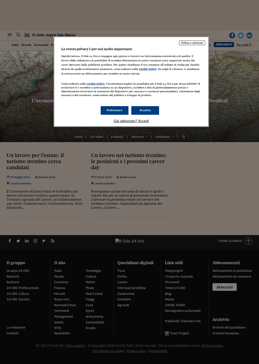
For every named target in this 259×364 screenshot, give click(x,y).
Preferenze (114, 110)
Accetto (145, 110)
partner (192, 83)
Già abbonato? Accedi (131, 121)
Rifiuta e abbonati (192, 42)
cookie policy (148, 68)
